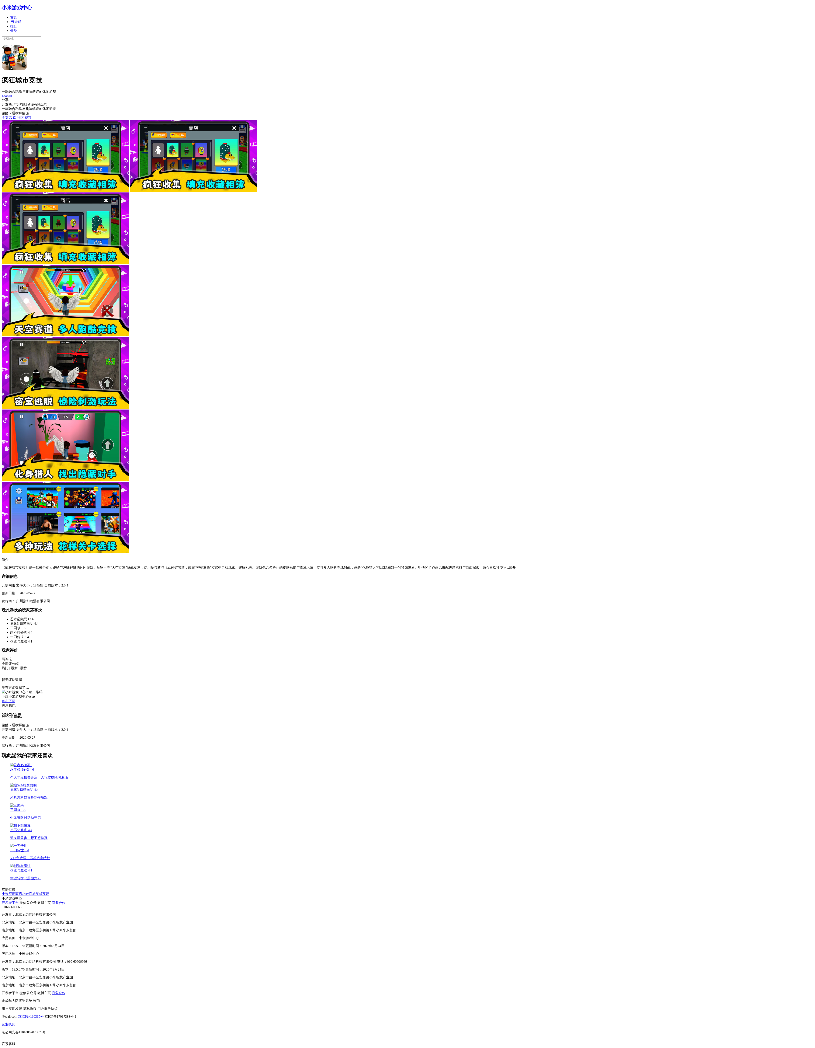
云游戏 (16, 22)
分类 (13, 30)
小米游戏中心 (17, 7)
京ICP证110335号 (31, 1016)
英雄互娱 (42, 894)
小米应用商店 (12, 894)
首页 (13, 17)
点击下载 (8, 701)
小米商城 (29, 894)
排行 (13, 26)
